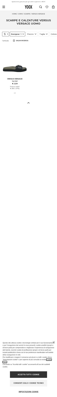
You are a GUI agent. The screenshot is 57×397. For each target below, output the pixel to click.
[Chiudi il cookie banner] (54, 342)
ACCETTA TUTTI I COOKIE (28, 375)
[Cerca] (40, 7)
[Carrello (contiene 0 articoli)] (53, 7)
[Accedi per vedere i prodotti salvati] (47, 7)
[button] (28, 103)
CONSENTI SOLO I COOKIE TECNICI (29, 383)
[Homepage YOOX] (28, 7)
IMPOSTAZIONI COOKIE (28, 392)
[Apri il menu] (3, 7)
